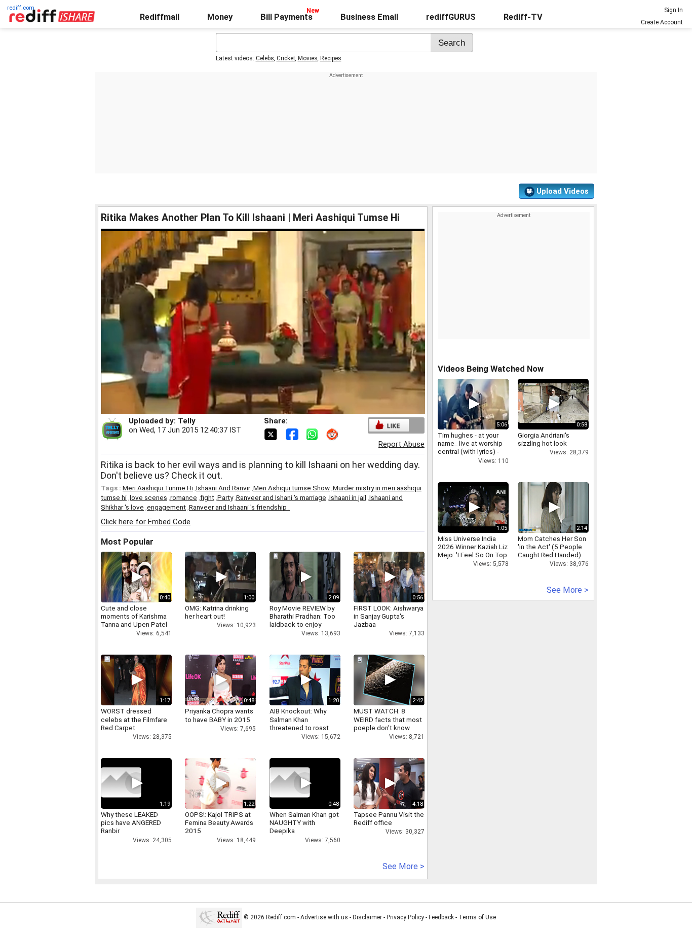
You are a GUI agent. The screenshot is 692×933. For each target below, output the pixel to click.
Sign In (673, 10)
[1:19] (121, 783)
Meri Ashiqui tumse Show (291, 488)
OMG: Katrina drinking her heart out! (217, 612)
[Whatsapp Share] (314, 433)
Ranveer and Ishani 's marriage (281, 497)
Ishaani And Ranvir (223, 488)
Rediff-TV (523, 17)
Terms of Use (477, 917)
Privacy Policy (405, 917)
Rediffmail (159, 17)
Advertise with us (324, 917)
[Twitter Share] (271, 433)
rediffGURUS (451, 17)
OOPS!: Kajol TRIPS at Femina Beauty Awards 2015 (219, 822)
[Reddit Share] (333, 433)
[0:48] (290, 783)
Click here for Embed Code (145, 521)
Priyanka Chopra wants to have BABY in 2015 (219, 715)
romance (183, 497)
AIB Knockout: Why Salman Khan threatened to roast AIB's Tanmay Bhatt (299, 723)
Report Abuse (401, 444)
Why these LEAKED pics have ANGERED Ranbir (131, 822)
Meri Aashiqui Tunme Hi (158, 488)
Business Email (369, 17)
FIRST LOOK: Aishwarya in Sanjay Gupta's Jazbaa (389, 616)
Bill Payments (286, 17)
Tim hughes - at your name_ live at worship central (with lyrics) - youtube (470, 447)
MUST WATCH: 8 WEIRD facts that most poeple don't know (388, 719)
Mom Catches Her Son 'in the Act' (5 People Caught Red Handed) (552, 546)
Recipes (330, 58)
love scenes (148, 497)
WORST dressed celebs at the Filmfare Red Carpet (134, 719)
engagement (166, 507)
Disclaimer (367, 917)
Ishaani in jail (347, 497)
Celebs (265, 58)
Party (225, 497)
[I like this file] (389, 425)
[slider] (251, 406)
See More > (403, 866)
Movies (308, 58)
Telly (187, 420)
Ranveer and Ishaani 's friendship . (239, 507)
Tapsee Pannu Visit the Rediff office (389, 818)
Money (220, 17)
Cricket (286, 58)
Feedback (441, 917)
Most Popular (127, 542)
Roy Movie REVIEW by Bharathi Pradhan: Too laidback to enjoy (302, 616)
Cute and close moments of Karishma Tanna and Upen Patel (134, 616)
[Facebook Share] (292, 433)
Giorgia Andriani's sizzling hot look (543, 439)
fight (207, 497)
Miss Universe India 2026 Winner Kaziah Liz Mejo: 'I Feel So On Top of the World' (473, 550)
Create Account (662, 22)
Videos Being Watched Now (491, 369)
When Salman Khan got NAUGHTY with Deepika (304, 822)
